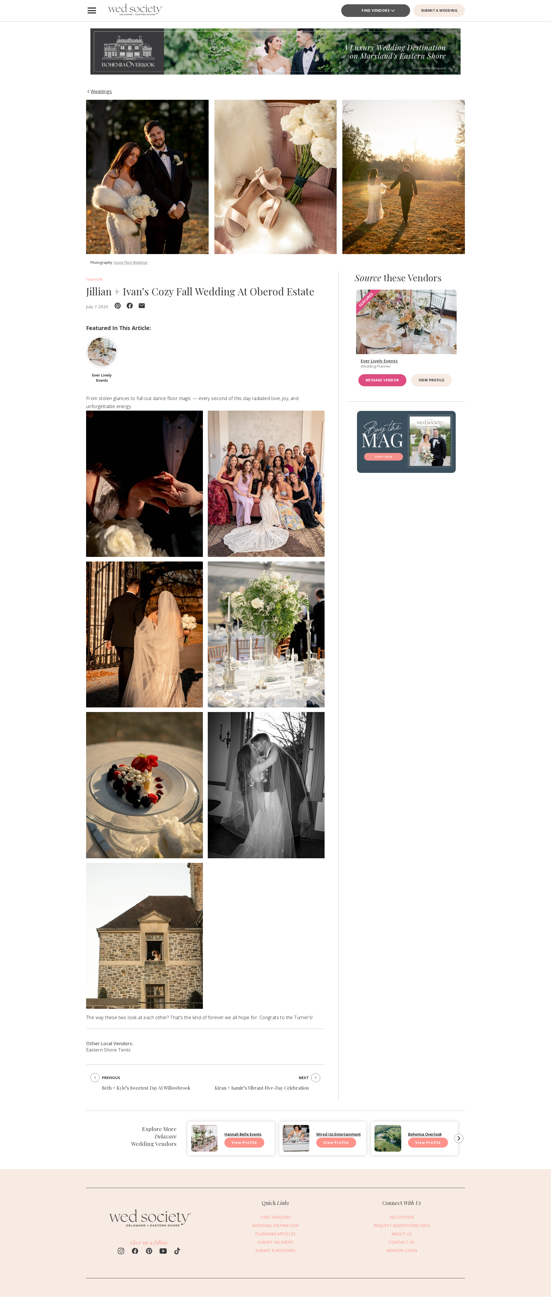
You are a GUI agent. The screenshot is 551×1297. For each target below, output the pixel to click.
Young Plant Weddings (131, 262)
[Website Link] (149, 1227)
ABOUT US (401, 1233)
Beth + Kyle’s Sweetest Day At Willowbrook (146, 1088)
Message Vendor (382, 380)
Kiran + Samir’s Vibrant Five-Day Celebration (262, 1088)
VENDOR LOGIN (402, 1250)
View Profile (432, 380)
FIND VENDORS (375, 10)
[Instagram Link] (121, 1251)
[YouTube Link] (163, 1251)
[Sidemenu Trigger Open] (92, 10)
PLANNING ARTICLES (275, 1233)
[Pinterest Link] (149, 1251)
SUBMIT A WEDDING (439, 10)
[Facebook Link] (135, 1251)
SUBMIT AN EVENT (275, 1242)
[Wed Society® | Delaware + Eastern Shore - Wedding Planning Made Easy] (135, 10)
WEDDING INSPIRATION (275, 1225)
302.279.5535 (401, 1217)
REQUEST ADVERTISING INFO (402, 1225)
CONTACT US (401, 1242)
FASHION (94, 279)
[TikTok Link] (177, 1251)
